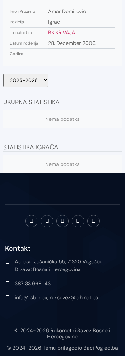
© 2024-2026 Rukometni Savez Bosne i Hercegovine (62, 333)
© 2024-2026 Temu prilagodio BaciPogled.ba (62, 347)
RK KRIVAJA (61, 32)
